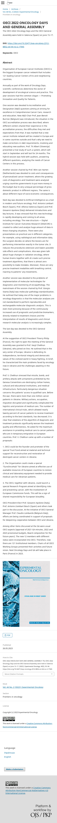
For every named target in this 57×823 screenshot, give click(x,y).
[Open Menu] (3, 2)
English (7, 757)
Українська (9, 752)
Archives (14, 9)
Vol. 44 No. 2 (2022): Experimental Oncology (21, 12)
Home (5, 9)
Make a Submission (14, 769)
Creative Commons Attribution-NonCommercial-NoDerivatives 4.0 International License (28, 790)
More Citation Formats (14, 674)
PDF (8, 635)
